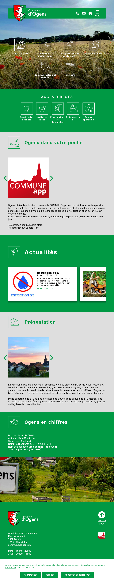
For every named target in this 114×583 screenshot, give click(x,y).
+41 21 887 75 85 (17, 542)
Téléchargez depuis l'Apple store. (25, 225)
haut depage (102, 521)
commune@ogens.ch (19, 545)
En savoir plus (46, 289)
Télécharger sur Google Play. (23, 227)
